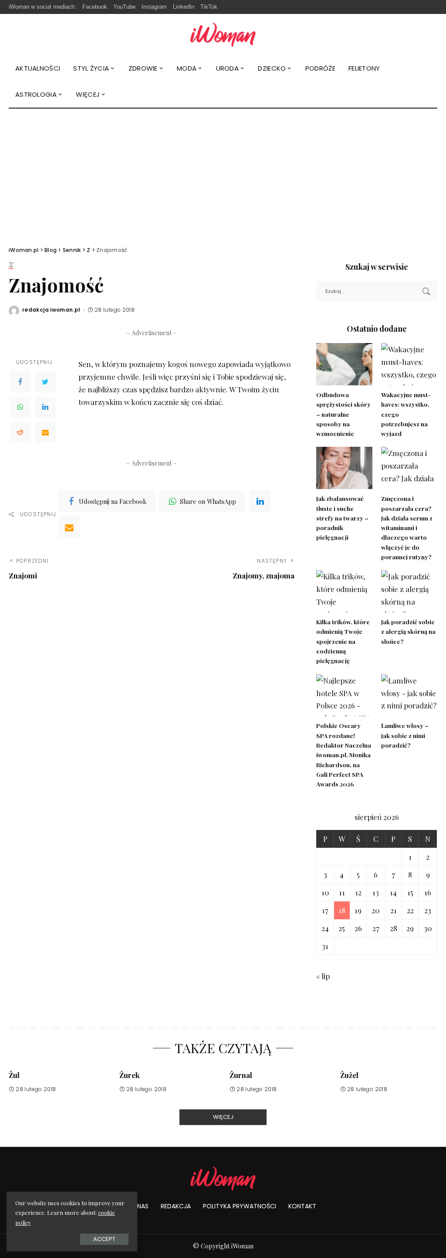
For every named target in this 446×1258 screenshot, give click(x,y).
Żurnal (241, 1075)
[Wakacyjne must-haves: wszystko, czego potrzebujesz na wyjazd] (409, 364)
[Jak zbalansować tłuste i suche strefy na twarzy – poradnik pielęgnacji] (344, 468)
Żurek (129, 1075)
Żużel (349, 1075)
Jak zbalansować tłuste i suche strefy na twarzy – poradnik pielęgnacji (342, 517)
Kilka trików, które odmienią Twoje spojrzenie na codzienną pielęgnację (343, 641)
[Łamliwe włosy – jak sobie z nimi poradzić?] (409, 695)
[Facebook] (20, 381)
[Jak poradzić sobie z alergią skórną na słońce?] (409, 591)
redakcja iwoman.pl (51, 310)
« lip (323, 976)
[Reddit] (20, 432)
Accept (104, 1239)
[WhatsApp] (20, 407)
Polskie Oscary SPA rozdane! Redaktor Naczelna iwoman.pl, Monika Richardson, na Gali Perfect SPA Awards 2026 (343, 754)
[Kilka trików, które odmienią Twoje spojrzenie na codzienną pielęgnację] (344, 591)
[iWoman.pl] (223, 35)
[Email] (45, 432)
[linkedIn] (260, 501)
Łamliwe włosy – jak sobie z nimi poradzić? (405, 735)
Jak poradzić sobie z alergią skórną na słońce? (408, 631)
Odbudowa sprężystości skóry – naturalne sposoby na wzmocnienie (343, 414)
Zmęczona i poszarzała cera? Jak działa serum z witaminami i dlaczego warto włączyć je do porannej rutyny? (406, 527)
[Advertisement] (223, 174)
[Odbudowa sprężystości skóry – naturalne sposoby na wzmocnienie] (344, 364)
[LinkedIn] (45, 407)
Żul (14, 1075)
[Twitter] (45, 381)
